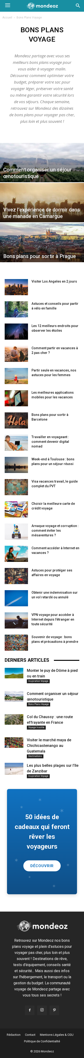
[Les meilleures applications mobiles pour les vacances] (16, 398)
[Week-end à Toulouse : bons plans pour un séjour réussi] (16, 465)
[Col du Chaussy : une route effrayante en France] (14, 719)
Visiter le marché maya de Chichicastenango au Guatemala (49, 745)
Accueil (7, 17)
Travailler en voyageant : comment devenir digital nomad (50, 441)
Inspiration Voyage (38, 681)
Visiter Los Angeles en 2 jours (54, 281)
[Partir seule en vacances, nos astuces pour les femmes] (16, 376)
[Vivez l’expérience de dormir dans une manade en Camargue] (42, 209)
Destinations (35, 756)
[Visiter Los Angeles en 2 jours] (16, 287)
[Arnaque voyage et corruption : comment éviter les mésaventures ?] (16, 532)
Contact (30, 1034)
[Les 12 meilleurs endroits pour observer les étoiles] (16, 332)
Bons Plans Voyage (38, 704)
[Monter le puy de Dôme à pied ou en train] (14, 673)
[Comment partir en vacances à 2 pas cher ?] (16, 354)
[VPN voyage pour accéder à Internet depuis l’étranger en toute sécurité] (16, 620)
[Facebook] (29, 1010)
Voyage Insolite (36, 727)
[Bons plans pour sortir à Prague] (42, 249)
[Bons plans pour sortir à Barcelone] (16, 420)
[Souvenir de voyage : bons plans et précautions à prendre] (16, 643)
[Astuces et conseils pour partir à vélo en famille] (16, 309)
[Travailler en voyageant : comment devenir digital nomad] (16, 443)
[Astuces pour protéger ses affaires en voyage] (16, 576)
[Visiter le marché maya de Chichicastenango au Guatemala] (14, 742)
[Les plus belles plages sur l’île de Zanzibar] (14, 769)
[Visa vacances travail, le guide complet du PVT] (16, 487)
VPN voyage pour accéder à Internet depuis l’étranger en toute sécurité (53, 619)
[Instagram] (42, 1010)
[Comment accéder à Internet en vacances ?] (16, 554)
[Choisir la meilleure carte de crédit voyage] (16, 509)
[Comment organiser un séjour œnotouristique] (42, 169)
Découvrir (42, 865)
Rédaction (14, 1034)
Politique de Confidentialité (42, 1041)
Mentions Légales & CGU (57, 1034)
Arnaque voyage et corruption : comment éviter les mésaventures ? (55, 530)
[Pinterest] (54, 1010)
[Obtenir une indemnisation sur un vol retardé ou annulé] (16, 598)
